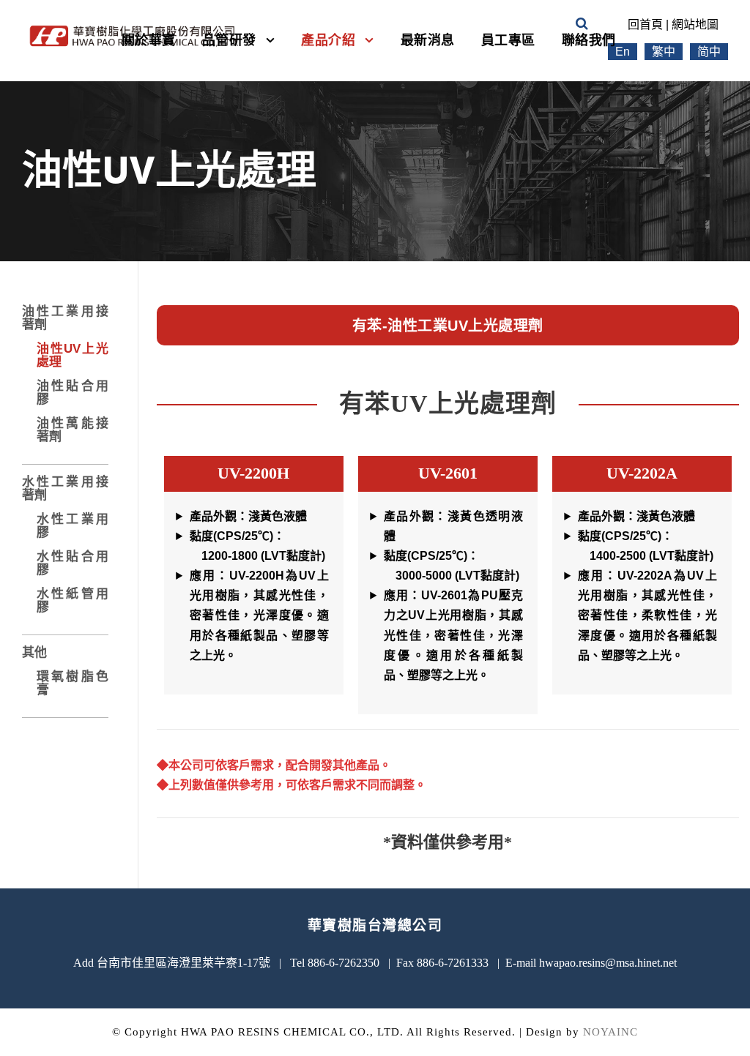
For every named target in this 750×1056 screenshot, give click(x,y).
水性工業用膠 (72, 525)
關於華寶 (149, 40)
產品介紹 (328, 40)
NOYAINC (610, 1032)
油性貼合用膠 (72, 392)
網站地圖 (695, 24)
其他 (34, 652)
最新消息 (428, 40)
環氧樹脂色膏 (72, 683)
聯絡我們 (589, 40)
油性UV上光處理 (72, 355)
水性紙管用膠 (72, 600)
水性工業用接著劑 (65, 488)
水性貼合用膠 (72, 563)
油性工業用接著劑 (65, 318)
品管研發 (229, 40)
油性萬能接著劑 (72, 429)
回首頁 (645, 24)
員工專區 (508, 40)
